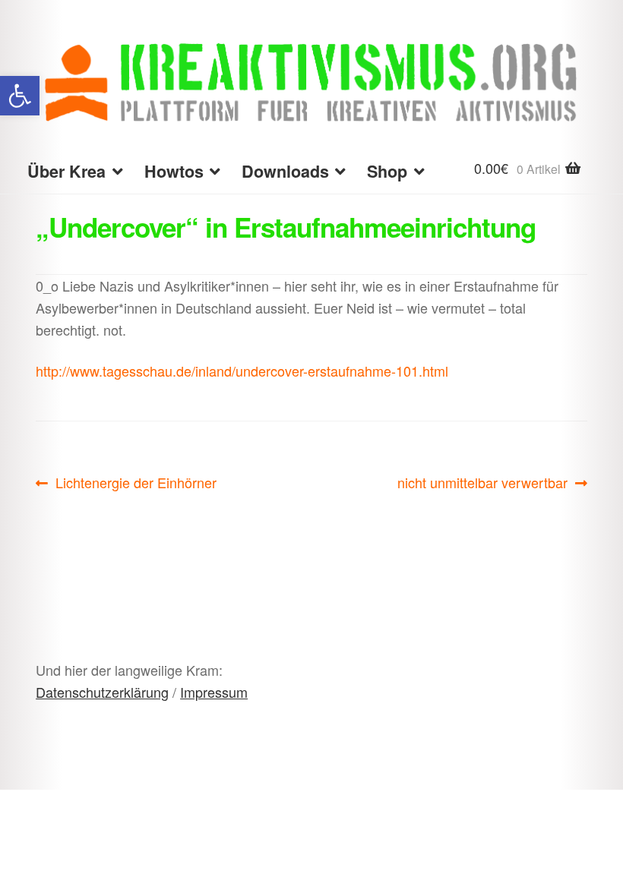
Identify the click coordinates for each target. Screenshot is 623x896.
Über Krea (66, 171)
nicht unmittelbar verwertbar (482, 483)
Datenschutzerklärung (102, 692)
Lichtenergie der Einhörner (136, 483)
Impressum (214, 692)
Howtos (174, 171)
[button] (20, 95)
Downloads (285, 171)
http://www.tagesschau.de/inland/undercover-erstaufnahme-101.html (242, 370)
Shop (387, 171)
